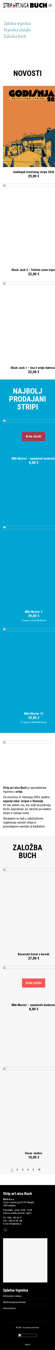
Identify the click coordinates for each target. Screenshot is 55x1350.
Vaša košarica (9, 1308)
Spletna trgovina (16, 23)
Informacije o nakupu (12, 1296)
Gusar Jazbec (33, 1153)
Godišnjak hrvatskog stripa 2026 (33, 172)
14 (39, 1169)
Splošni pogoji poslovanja (14, 1302)
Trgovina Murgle (16, 29)
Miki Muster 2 (33, 612)
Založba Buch (14, 35)
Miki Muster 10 (33, 713)
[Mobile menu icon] (50, 5)
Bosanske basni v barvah (33, 954)
